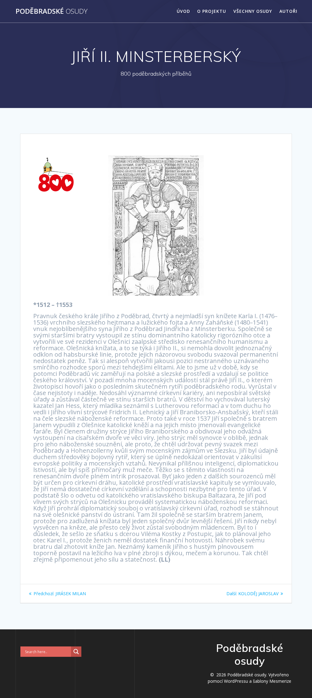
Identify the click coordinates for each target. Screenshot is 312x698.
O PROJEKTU (211, 11)
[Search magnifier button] (76, 651)
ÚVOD (183, 11)
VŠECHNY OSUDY (252, 11)
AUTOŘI (288, 11)
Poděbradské (51, 11)
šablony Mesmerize (272, 681)
